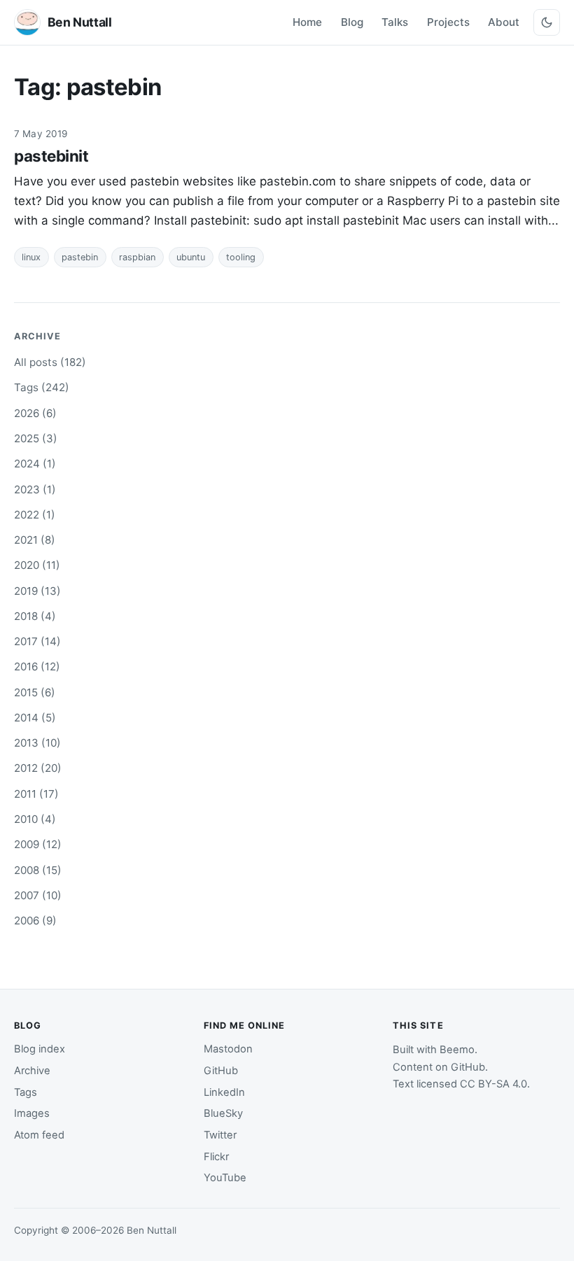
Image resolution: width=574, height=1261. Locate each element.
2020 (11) (37, 565)
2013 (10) (37, 742)
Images (32, 1113)
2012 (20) (38, 768)
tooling (240, 257)
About (503, 22)
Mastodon (228, 1049)
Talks (395, 22)
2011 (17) (36, 794)
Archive (32, 1070)
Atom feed (39, 1135)
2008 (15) (38, 870)
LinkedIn (224, 1092)
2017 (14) (37, 641)
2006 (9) (35, 920)
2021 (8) (34, 540)
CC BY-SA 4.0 (493, 1084)
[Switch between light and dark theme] (546, 22)
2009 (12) (38, 844)
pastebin (80, 257)
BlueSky (223, 1113)
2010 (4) (35, 819)
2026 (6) (35, 413)
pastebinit (51, 155)
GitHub (221, 1070)
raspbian (137, 257)
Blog (352, 22)
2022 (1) (34, 514)
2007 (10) (38, 895)
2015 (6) (34, 692)
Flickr (216, 1156)
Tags (25, 1092)
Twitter (220, 1135)
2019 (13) (37, 591)
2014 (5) (35, 717)
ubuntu (190, 257)
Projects (448, 22)
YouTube (225, 1177)
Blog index (39, 1049)
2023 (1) (35, 489)
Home (307, 22)
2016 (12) (37, 666)
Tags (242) (41, 387)
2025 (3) (35, 438)
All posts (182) (50, 362)
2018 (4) (35, 616)
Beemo (457, 1049)
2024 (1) (35, 463)
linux (31, 257)
